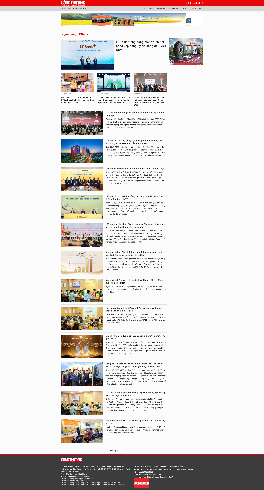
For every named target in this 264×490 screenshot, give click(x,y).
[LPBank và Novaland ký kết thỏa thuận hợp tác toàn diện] (82, 179)
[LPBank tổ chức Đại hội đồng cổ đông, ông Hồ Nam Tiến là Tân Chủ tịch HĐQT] (82, 207)
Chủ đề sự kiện (161, 8)
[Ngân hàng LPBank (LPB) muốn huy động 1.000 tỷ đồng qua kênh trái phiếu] (82, 290)
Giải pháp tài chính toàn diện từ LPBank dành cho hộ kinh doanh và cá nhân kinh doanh (77, 99)
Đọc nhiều (149, 8)
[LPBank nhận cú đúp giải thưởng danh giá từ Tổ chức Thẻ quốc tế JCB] (82, 346)
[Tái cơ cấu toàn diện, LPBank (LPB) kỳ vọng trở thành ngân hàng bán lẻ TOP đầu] (82, 318)
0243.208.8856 (147, 472)
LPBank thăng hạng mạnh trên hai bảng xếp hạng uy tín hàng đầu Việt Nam (141, 46)
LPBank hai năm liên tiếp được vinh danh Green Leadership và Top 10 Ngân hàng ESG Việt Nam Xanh (113, 99)
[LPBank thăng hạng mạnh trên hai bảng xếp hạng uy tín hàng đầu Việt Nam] (87, 55)
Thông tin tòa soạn (178, 8)
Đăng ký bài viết (161, 467)
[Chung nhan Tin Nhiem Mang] (141, 483)
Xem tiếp (113, 451)
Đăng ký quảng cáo (178, 467)
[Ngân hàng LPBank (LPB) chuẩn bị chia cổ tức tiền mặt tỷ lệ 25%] (82, 431)
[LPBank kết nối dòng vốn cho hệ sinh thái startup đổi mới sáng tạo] (82, 123)
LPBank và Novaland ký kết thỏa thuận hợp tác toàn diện (134, 168)
